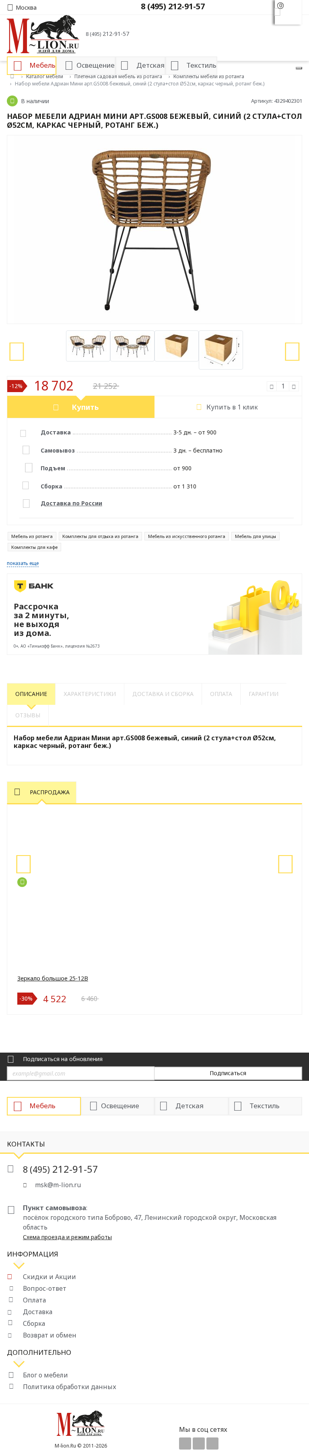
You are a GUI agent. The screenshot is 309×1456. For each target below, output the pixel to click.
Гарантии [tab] (263, 694)
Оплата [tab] (221, 694)
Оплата (34, 1300)
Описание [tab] (31, 694)
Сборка (34, 1323)
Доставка (37, 1311)
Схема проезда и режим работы (67, 1237)
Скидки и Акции (49, 1276)
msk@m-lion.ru (58, 1184)
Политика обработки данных (69, 1386)
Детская (189, 1105)
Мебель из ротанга (32, 536)
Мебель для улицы (255, 536)
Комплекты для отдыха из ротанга (100, 536)
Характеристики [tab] (90, 694)
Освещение (120, 1105)
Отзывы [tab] (27, 715)
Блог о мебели (45, 1375)
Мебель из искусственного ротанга (186, 536)
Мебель (42, 1105)
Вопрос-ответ (44, 1288)
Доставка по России (71, 503)
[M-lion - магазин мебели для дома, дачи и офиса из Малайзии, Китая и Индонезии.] (43, 33)
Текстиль (264, 1105)
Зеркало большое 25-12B (52, 978)
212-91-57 (107, 33)
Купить (85, 407)
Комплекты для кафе (34, 547)
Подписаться (228, 1073)
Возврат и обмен (49, 1335)
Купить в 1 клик (232, 407)
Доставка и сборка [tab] (163, 694)
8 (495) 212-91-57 (173, 6)
